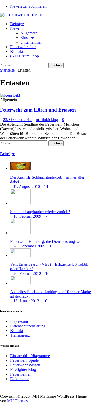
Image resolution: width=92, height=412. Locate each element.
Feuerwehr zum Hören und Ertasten (38, 110)
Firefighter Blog (23, 369)
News (15, 28)
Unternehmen (31, 42)
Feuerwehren (20, 374)
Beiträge (17, 24)
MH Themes (17, 401)
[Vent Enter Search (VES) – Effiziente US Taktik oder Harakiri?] (20, 255)
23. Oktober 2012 (17, 119)
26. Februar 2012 (27, 273)
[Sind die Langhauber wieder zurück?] (20, 203)
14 (46, 186)
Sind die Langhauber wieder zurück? (40, 211)
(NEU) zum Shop (24, 56)
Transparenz (20, 335)
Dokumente (19, 379)
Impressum (19, 321)
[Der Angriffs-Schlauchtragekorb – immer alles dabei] (20, 168)
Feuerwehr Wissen (25, 365)
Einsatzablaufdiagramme (30, 356)
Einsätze (27, 37)
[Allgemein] (10, 95)
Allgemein (28, 33)
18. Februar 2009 (27, 216)
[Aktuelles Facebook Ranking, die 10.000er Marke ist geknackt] (20, 283)
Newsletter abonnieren (28, 6)
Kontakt (16, 51)
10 (47, 273)
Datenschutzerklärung (27, 326)
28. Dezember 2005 (29, 246)
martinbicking (47, 119)
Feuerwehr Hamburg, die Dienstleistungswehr (47, 241)
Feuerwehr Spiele (24, 360)
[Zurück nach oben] (1, 387)
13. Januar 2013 (26, 301)
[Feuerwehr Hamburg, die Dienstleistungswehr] (20, 232)
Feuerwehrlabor (23, 47)
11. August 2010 (26, 186)
